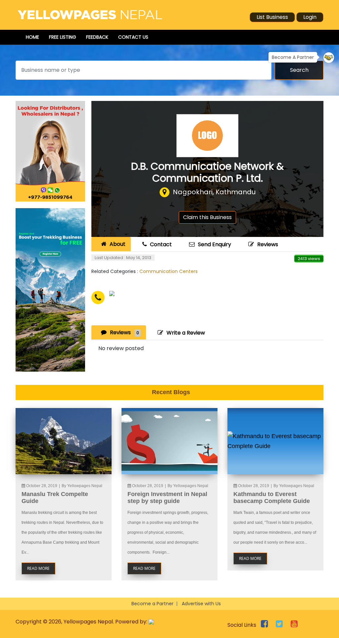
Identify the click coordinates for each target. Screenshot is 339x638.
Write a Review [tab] (186, 333)
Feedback (97, 37)
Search (299, 70)
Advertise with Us (201, 603)
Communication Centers (168, 271)
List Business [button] (272, 17)
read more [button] (38, 568)
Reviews (267, 244)
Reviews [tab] (124, 332)
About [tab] (117, 244)
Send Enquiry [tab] (214, 244)
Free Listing (62, 37)
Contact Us (133, 37)
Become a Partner (152, 603)
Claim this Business (207, 217)
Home (32, 37)
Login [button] (309, 17)
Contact (161, 244)
